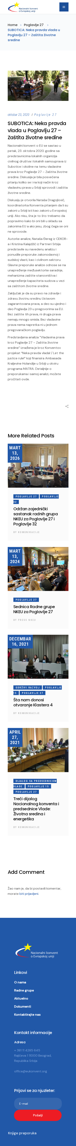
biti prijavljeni (28, 894)
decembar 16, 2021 (20, 641)
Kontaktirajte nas (27, 1014)
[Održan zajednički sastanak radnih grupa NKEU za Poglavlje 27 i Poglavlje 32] (38, 466)
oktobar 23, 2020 (19, 115)
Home (12, 25)
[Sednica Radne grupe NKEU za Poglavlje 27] (38, 569)
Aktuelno (21, 998)
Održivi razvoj (28, 687)
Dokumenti (22, 1006)
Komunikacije (29, 532)
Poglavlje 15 (38, 786)
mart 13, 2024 (15, 556)
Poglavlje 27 (34, 25)
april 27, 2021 (15, 737)
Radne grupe (24, 990)
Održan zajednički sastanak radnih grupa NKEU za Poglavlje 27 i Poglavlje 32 (35, 516)
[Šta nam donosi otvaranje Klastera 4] (38, 657)
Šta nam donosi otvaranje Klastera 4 (33, 702)
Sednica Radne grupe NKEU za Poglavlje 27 (34, 609)
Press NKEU (27, 620)
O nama (20, 982)
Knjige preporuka (22, 1133)
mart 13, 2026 (15, 453)
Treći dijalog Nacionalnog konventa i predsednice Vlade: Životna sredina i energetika (36, 809)
